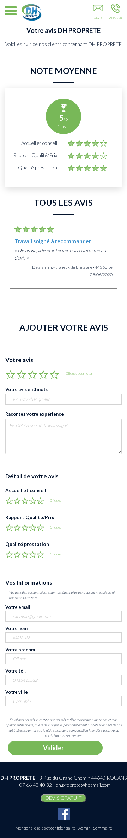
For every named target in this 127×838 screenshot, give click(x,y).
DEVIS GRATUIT (63, 798)
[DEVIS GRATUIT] (98, 13)
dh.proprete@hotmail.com (83, 785)
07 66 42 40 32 (35, 785)
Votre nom (16, 628)
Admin (84, 828)
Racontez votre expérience (34, 414)
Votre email (17, 607)
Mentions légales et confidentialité (45, 828)
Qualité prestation (27, 544)
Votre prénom (20, 649)
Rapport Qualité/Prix (29, 517)
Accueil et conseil (25, 490)
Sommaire (102, 828)
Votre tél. (15, 671)
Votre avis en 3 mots (26, 389)
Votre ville (16, 692)
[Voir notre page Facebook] (64, 814)
